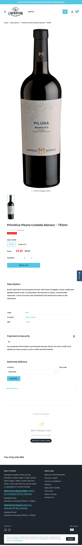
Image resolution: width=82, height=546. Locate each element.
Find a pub (48, 491)
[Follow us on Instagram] (9, 529)
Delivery (47, 484)
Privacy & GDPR (50, 478)
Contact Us (49, 497)
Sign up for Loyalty (52, 488)
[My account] (72, 12)
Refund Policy (12, 388)
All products (14, 23)
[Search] (65, 12)
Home (6, 23)
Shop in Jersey (50, 494)
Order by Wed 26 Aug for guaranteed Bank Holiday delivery (41, 2)
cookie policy (18, 541)
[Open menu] (5, 12)
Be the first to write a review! (41, 441)
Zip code (62, 367)
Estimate (13, 378)
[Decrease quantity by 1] (18, 258)
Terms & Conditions (52, 481)
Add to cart (23, 265)
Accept (70, 539)
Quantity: (11, 258)
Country (10, 367)
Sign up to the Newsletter (54, 475)
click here (10, 487)
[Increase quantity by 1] (31, 258)
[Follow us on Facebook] (5, 529)
